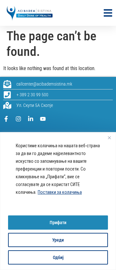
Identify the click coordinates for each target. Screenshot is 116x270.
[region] (58, 201)
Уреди (58, 240)
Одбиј (58, 257)
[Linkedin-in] (31, 119)
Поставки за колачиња (60, 192)
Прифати (58, 222)
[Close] (109, 137)
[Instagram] (18, 119)
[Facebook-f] (6, 119)
